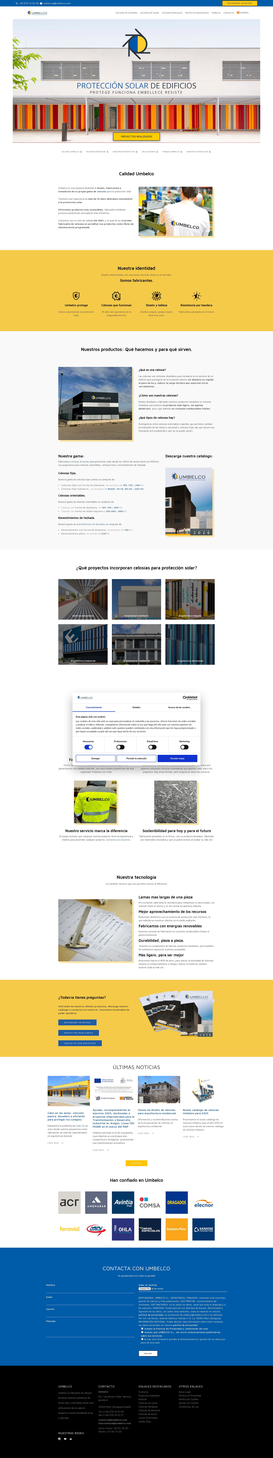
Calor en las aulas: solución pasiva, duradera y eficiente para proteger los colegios (66, 1116)
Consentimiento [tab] (94, 707)
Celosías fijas (67, 473)
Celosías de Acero (148, 1414)
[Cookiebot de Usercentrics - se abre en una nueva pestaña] (184, 698)
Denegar (95, 758)
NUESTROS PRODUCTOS (124, 152)
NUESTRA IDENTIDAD (96, 152)
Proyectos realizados (149, 1395)
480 (113, 511)
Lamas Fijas (145, 1421)
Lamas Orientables (148, 1418)
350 (108, 511)
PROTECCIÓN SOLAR (112, 85)
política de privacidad (151, 1315)
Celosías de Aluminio (149, 1410)
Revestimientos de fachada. (76, 517)
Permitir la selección (136, 758)
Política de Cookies (189, 1399)
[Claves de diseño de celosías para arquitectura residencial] (159, 1089)
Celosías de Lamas (148, 1403)
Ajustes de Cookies (189, 1403)
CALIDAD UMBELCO (70, 152)
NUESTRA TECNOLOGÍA (197, 152)
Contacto (143, 1392)
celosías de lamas (80, 461)
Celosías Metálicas (148, 1406)
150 (131, 485)
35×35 (120, 489)
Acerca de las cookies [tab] (179, 707)
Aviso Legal (185, 1392)
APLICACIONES (148, 152)
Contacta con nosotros (118, 840)
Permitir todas (177, 758)
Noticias (143, 1399)
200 (137, 485)
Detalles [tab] (137, 707)
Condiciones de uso (189, 1406)
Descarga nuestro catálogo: (189, 456)
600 (120, 511)
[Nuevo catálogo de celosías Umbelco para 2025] (204, 1089)
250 (116, 507)
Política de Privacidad (190, 1395)
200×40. (139, 489)
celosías (101, 191)
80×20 (128, 489)
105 (125, 485)
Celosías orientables (71, 495)
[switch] (120, 747)
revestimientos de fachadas (91, 524)
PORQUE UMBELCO (171, 152)
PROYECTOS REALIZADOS (136, 136)
